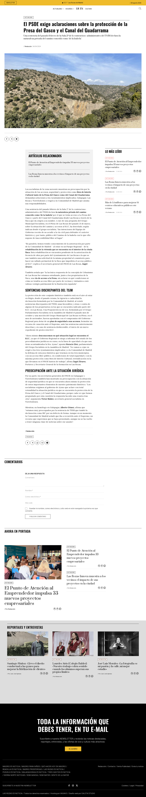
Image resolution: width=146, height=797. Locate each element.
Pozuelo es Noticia (11, 772)
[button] (140, 8)
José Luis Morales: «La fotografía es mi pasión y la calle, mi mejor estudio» (117, 666)
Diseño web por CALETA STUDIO (82, 793)
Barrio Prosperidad (33, 769)
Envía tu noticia (137, 766)
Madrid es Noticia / (12, 766)
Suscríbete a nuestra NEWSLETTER (19, 786)
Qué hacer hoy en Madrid (53, 766)
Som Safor (45, 775)
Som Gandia (32, 775)
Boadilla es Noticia (12, 769)
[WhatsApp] (37, 443)
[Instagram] (73, 785)
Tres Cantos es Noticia (59, 772)
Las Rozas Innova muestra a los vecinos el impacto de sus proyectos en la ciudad (59, 175)
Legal (132, 786)
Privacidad (139, 786)
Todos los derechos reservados (36, 793)
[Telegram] (47, 443)
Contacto (111, 766)
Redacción (28, 46)
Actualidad (28, 17)
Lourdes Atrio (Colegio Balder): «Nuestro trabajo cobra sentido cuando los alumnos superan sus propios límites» (70, 668)
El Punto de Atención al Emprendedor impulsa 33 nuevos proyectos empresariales (59, 163)
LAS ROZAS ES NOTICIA (13, 793)
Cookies (125, 786)
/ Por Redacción (109, 171)
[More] (16, 139)
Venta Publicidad (123, 766)
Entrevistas (12, 659)
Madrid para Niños (31, 766)
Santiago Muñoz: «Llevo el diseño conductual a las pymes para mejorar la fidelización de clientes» (26, 666)
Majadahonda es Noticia (34, 772)
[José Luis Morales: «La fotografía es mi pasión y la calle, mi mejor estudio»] (118, 643)
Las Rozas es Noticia (53, 769)
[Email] (42, 443)
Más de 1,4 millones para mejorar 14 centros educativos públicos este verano (122, 205)
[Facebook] (6, 139)
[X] (11, 139)
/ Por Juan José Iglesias (14, 673)
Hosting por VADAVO (58, 793)
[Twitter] (134, 171)
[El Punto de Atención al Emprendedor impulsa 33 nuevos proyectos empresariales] (33, 562)
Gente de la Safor (60, 775)
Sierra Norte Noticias (14, 775)
